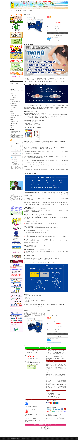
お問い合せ (24, 10)
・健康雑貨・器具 (13, 117)
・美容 (11, 109)
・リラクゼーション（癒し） (14, 121)
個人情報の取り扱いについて (15, 438)
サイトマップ (31, 10)
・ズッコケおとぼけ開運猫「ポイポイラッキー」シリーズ (16, 132)
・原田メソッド (12, 134)
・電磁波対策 (12, 113)
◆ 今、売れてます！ (13, 95)
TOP (11, 10)
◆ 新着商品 (28, 14)
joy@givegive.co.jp (60, 397)
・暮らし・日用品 (13, 107)
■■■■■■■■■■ (12, 129)
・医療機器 (11, 119)
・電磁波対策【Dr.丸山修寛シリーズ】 (16, 115)
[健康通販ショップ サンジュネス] (13, 9)
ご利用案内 (17, 10)
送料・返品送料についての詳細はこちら (54, 37)
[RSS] (11, 139)
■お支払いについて (16, 265)
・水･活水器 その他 (13, 103)
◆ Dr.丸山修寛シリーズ (13, 97)
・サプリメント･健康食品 (14, 105)
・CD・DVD (12, 125)
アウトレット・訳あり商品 (14, 136)
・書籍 (11, 127)
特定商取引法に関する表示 (24, 438)
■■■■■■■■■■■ (12, 99)
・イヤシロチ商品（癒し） (14, 123)
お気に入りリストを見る (14, 83)
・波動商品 (11, 111)
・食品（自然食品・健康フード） (15, 101)
